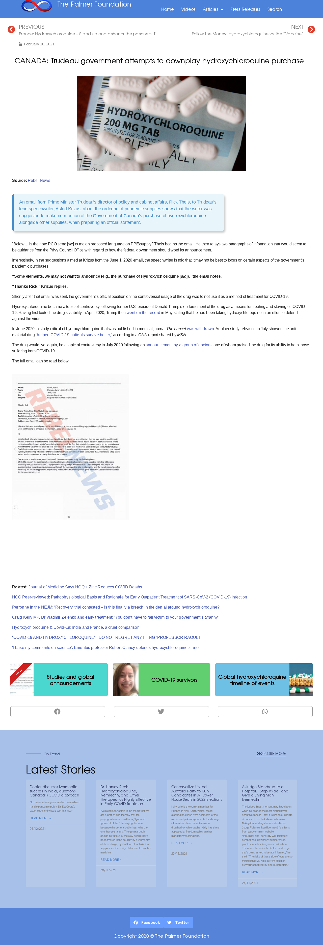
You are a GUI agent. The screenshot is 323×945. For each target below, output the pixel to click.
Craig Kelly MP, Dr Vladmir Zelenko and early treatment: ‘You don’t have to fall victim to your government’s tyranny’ (115, 617)
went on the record (143, 312)
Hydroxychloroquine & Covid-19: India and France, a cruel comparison (76, 627)
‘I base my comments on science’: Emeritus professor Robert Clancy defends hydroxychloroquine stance (106, 647)
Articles (210, 9)
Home (167, 9)
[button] (271, 753)
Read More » (40, 818)
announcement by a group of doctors (178, 345)
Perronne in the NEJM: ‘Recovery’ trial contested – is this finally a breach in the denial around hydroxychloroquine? (116, 607)
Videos (188, 9)
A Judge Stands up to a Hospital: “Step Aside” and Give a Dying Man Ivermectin (265, 793)
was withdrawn (200, 329)
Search (274, 9)
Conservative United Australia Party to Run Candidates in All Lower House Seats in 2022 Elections (196, 793)
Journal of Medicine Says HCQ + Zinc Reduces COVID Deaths (85, 587)
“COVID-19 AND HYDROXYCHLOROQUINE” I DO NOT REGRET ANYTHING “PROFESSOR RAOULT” (107, 637)
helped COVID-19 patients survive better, (74, 335)
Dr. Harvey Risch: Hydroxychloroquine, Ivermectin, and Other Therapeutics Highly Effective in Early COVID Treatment (125, 795)
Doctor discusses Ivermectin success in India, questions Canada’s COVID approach (54, 791)
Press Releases (245, 9)
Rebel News (39, 180)
